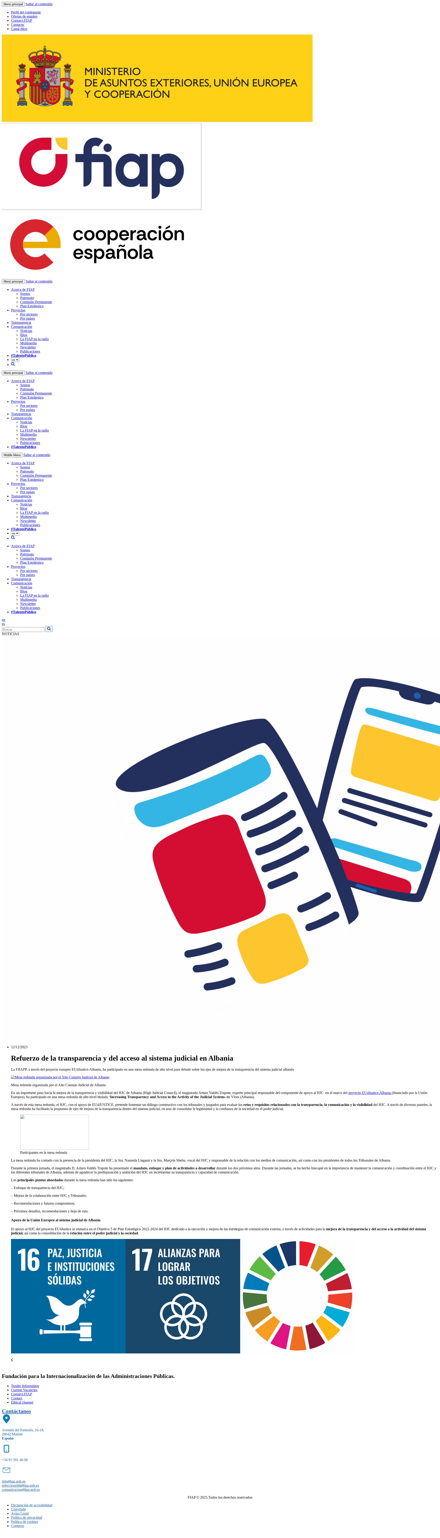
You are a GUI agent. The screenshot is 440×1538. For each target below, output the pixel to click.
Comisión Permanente (36, 302)
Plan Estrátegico (32, 306)
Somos (25, 294)
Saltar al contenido (39, 4)
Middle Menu (12, 455)
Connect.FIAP (21, 20)
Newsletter (28, 347)
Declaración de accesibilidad (31, 1505)
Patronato (27, 298)
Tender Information (25, 1386)
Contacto (17, 25)
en (3, 620)
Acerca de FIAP (23, 289)
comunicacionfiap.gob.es (21, 1490)
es (3, 624)
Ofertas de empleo (24, 16)
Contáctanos (16, 1411)
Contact (16, 1398)
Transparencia (21, 322)
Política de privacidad (26, 1517)
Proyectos (18, 310)
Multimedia (28, 343)
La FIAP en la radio (34, 339)
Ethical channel (22, 1402)
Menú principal (13, 4)
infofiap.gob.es (13, 1481)
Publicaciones (30, 351)
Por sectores (29, 314)
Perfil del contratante (26, 12)
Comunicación (21, 327)
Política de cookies (24, 1522)
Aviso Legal (20, 1513)
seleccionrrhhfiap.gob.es (20, 1485)
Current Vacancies (24, 1390)
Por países (27, 318)
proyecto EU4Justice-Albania (370, 1093)
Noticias (26, 331)
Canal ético (19, 29)
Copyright (18, 1509)
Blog (23, 335)
